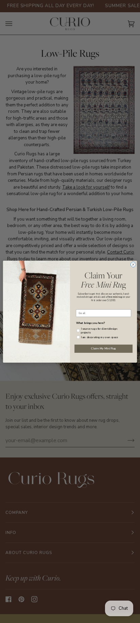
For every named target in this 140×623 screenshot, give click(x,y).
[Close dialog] (133, 264)
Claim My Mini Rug (103, 348)
